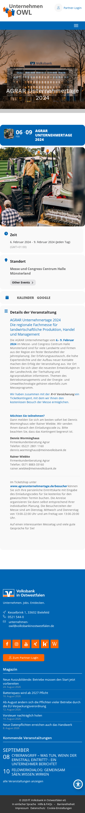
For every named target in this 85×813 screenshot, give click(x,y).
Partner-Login (73, 8)
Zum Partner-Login (25, 657)
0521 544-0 (16, 617)
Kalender (25, 298)
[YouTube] (26, 644)
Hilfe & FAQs (45, 804)
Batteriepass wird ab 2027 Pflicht (25, 693)
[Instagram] (16, 644)
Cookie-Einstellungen (59, 808)
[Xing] (35, 644)
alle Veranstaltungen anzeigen (23, 781)
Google (43, 298)
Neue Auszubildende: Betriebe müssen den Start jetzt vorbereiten (39, 681)
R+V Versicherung (62, 394)
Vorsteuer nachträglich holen (22, 715)
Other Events (21, 282)
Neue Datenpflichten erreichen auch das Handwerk (37, 725)
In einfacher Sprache (24, 804)
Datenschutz (37, 808)
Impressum (22, 808)
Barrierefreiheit (66, 804)
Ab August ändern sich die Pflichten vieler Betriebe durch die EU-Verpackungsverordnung (41, 704)
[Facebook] (7, 644)
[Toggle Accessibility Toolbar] (78, 784)
